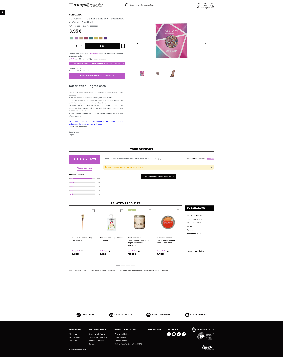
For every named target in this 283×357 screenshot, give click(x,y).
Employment (74, 337)
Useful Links (154, 329)
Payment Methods (96, 341)
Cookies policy (121, 341)
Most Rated (192, 159)
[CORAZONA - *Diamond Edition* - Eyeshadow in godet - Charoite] (105, 38)
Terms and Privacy (122, 334)
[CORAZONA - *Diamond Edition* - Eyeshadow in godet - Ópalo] (71, 38)
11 (90, 53)
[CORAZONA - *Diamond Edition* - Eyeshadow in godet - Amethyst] (81, 38)
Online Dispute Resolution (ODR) (128, 344)
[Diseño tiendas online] (208, 347)
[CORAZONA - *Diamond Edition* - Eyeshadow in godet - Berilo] (86, 38)
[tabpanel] (171, 41)
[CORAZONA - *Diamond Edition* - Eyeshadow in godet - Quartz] (76, 38)
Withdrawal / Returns (98, 337)
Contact (92, 344)
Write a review (84, 168)
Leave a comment (99, 59)
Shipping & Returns (97, 334)
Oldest (202, 159)
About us (73, 334)
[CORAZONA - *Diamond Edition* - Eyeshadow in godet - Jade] (96, 38)
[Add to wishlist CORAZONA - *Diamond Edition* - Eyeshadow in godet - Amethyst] (123, 46)
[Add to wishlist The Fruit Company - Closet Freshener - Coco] (111, 210)
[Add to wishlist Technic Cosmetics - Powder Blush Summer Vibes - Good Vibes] (168, 210)
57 (94, 53)
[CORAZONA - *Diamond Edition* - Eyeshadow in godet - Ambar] (100, 38)
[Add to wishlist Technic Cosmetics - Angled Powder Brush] (83, 210)
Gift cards (73, 341)
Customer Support (98, 329)
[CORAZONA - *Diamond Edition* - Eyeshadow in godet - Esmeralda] (91, 38)
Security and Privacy (125, 329)
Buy (83, 258)
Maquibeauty (76, 329)
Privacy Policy (120, 337)
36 (98, 53)
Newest (210, 159)
